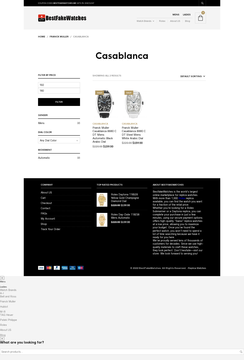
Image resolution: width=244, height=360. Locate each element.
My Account (48, 218)
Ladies (187, 14)
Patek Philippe (8, 319)
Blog (187, 21)
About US (175, 21)
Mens (176, 14)
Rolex (162, 21)
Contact (45, 208)
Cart (43, 197)
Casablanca (100, 123)
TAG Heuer (6, 314)
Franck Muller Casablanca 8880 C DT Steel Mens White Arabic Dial (134, 133)
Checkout (46, 203)
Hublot (4, 306)
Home (41, 36)
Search (241, 351)
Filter (59, 102)
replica (186, 198)
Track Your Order (50, 229)
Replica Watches (197, 268)
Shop (44, 224)
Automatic (44, 157)
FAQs (44, 213)
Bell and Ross (8, 296)
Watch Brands (144, 21)
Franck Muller (59, 36)
